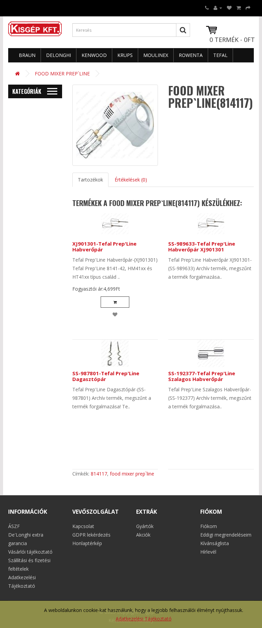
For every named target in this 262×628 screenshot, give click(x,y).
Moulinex (155, 55)
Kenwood (94, 55)
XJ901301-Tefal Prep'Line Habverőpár (104, 246)
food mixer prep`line (132, 473)
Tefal (220, 55)
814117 (99, 473)
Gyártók (145, 526)
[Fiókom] (218, 7)
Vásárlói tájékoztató (30, 552)
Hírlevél (208, 552)
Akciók (143, 534)
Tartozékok (90, 179)
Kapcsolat (83, 526)
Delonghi (58, 55)
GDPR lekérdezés (91, 534)
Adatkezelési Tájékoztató (144, 618)
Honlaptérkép (87, 543)
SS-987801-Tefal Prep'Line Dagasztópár (105, 376)
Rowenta (191, 55)
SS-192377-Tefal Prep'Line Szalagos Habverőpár (201, 376)
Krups (125, 55)
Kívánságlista (214, 543)
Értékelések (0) (131, 179)
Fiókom (208, 526)
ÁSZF (14, 526)
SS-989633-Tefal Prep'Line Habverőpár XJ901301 (201, 246)
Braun (27, 55)
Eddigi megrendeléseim (225, 534)
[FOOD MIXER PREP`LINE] (115, 125)
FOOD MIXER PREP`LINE (62, 73)
